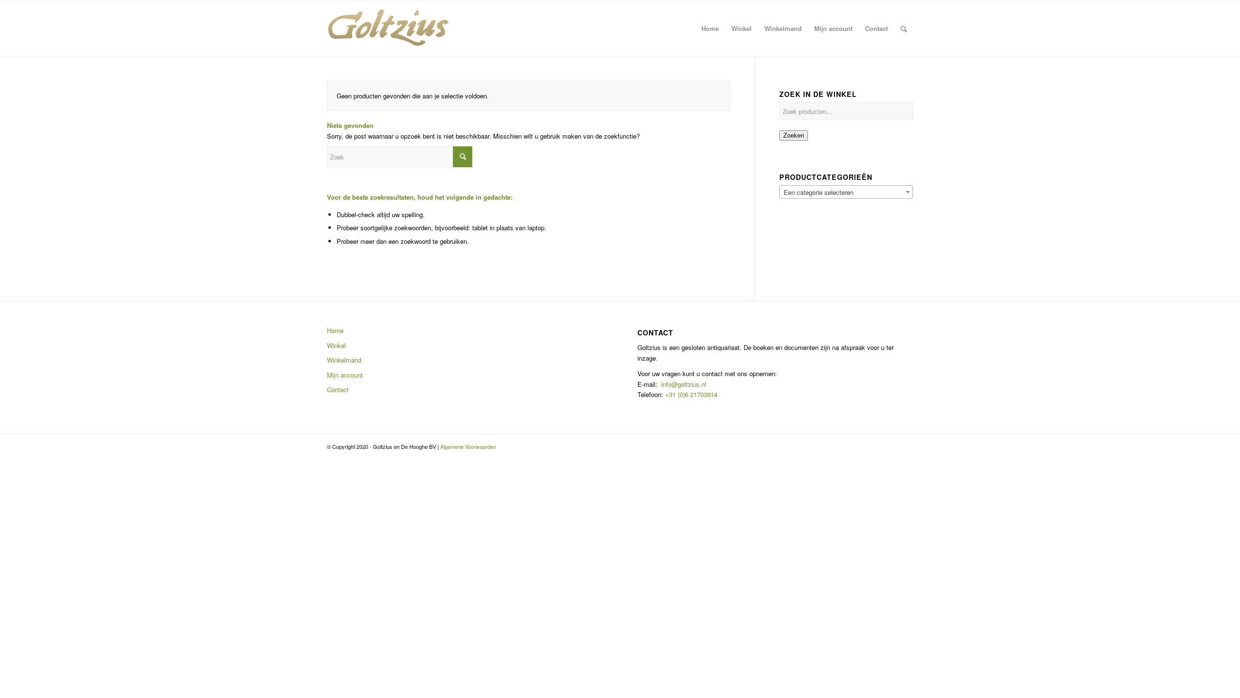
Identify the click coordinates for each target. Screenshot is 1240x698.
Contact (338, 389)
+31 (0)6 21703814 (690, 394)
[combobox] (846, 192)
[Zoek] (903, 28)
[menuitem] (710, 28)
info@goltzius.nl (683, 384)
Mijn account (345, 375)
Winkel (336, 345)
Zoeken (793, 135)
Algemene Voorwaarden (468, 446)
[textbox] (846, 192)
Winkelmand (344, 360)
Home (335, 330)
